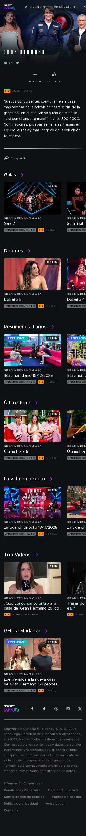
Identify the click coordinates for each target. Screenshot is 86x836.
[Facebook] (32, 709)
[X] (80, 709)
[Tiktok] (44, 709)
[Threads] (56, 709)
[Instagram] (68, 709)
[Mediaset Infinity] (9, 7)
